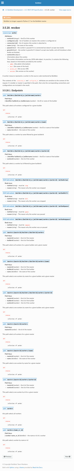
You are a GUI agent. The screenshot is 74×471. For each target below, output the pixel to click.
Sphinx (12, 467)
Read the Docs (37, 467)
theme (22, 467)
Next (67, 456)
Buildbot (38, 3)
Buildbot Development (14, 10)
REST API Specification (34, 10)
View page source (65, 10)
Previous (8, 456)
